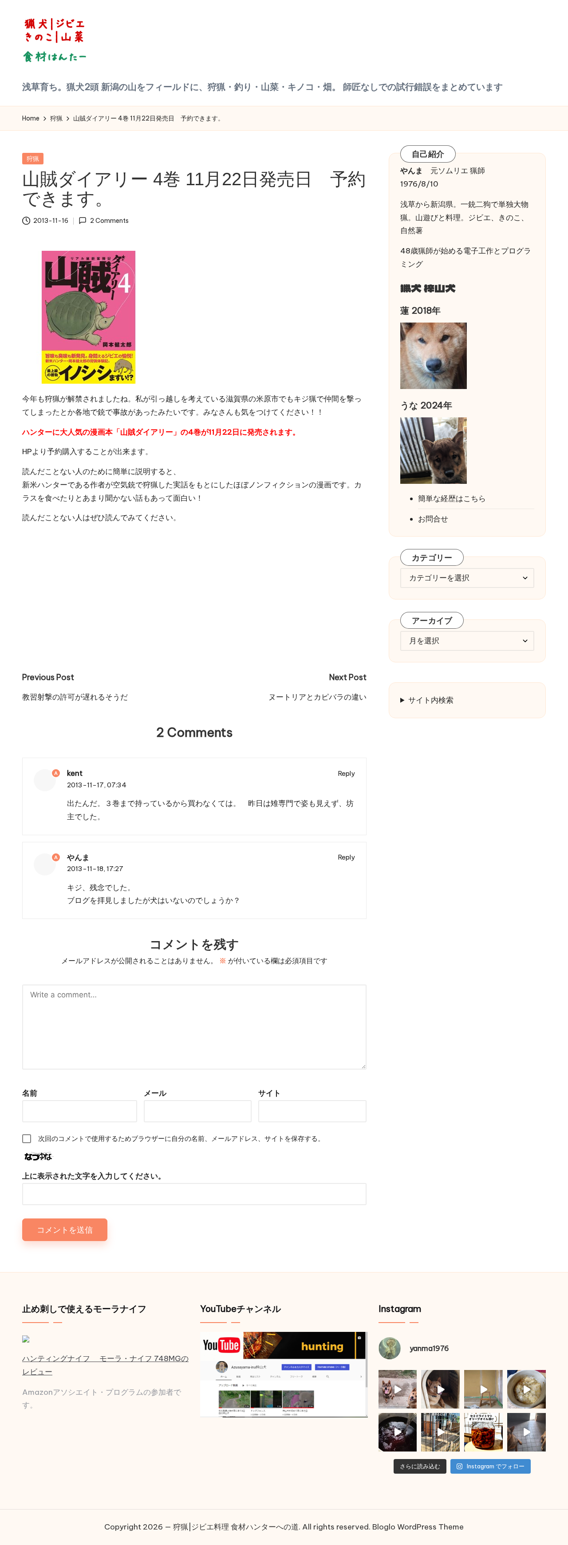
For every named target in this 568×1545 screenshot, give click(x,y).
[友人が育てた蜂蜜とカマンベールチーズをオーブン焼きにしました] (526, 1389)
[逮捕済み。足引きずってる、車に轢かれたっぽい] (440, 1432)
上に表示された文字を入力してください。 (94, 1176)
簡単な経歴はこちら (452, 498)
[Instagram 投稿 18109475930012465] (483, 1389)
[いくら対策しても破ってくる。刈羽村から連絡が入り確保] (440, 1389)
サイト (269, 1093)
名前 (29, 1093)
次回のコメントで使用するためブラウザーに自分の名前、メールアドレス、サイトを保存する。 (181, 1138)
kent (75, 773)
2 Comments (109, 221)
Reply (346, 773)
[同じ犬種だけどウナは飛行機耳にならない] (526, 1432)
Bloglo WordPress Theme (418, 1527)
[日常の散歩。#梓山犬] (398, 1389)
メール (155, 1093)
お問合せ (433, 519)
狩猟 (33, 159)
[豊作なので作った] (483, 1432)
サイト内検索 (431, 699)
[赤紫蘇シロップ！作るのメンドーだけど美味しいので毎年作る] (398, 1432)
